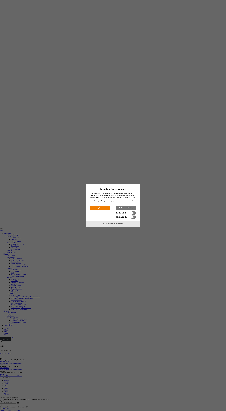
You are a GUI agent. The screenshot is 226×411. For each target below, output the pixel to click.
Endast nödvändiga (126, 208)
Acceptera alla (100, 208)
